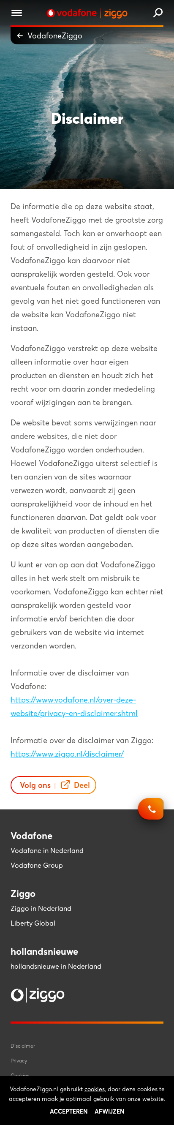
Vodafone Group (37, 865)
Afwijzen (110, 1111)
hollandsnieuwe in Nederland (56, 966)
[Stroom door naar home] (87, 13)
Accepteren (69, 1111)
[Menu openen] (17, 14)
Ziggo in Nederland (41, 908)
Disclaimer (23, 1046)
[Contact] (151, 813)
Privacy (19, 1060)
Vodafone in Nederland (47, 850)
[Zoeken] (157, 13)
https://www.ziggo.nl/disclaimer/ (67, 754)
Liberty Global (33, 923)
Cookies (20, 1075)
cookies (94, 1089)
